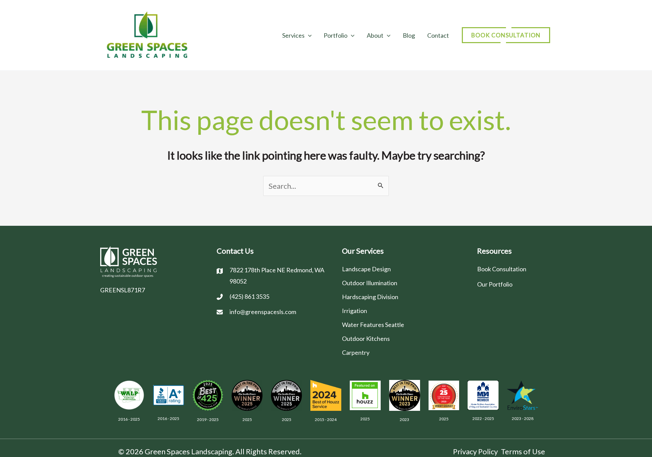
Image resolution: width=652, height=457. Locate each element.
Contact (438, 35)
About (375, 35)
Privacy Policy (475, 451)
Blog (409, 35)
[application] (308, 35)
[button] (506, 35)
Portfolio (335, 35)
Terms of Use (523, 451)
